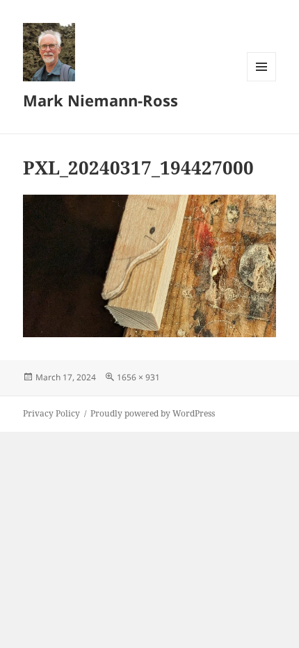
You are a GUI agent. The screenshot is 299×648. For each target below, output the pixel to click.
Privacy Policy (51, 413)
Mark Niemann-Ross (100, 100)
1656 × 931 (138, 377)
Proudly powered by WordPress (152, 413)
